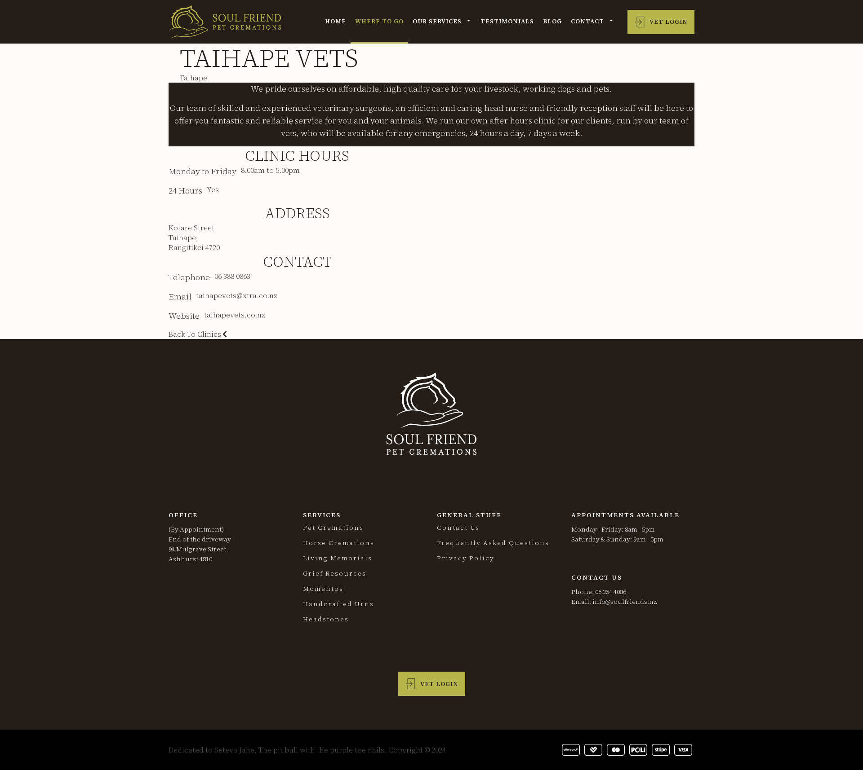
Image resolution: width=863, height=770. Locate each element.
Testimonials (507, 21)
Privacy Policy (465, 558)
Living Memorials (337, 558)
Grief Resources (334, 573)
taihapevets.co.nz (234, 315)
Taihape (193, 78)
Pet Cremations (333, 527)
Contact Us (458, 527)
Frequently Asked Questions (493, 542)
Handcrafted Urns (338, 603)
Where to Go (379, 21)
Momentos (323, 588)
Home (335, 21)
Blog (552, 21)
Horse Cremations (338, 542)
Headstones (326, 619)
